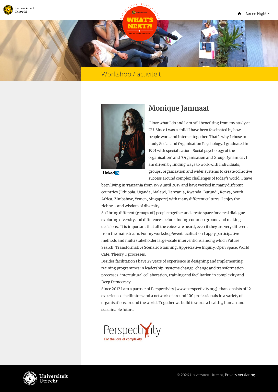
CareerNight (256, 13)
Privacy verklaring (240, 374)
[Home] (238, 10)
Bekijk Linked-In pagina (124, 174)
